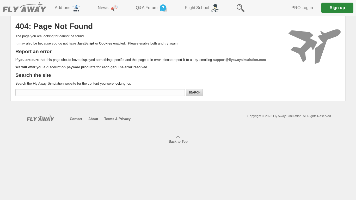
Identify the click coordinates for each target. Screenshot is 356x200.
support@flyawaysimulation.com (239, 60)
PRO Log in (302, 7)
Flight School (197, 7)
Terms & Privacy (117, 119)
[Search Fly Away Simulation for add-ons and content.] (240, 8)
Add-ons (62, 7)
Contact (76, 119)
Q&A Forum (146, 7)
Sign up (337, 7)
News (103, 7)
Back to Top (178, 141)
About (93, 119)
